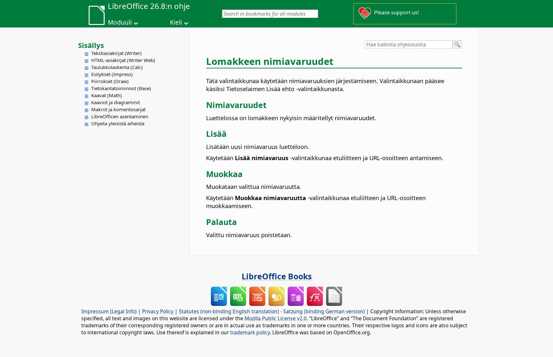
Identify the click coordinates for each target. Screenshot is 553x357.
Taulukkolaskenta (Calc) (117, 67)
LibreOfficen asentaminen (119, 116)
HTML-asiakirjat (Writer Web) (123, 60)
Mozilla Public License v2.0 (275, 318)
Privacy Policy (157, 311)
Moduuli (120, 22)
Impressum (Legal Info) (109, 311)
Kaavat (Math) (106, 95)
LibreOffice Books (277, 276)
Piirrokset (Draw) (110, 81)
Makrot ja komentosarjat (118, 109)
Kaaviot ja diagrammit (115, 102)
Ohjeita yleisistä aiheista (117, 123)
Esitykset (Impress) (112, 74)
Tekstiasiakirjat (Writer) (116, 53)
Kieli (176, 22)
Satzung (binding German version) (324, 311)
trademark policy (250, 332)
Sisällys (91, 45)
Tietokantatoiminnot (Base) (121, 88)
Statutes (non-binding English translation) (229, 311)
